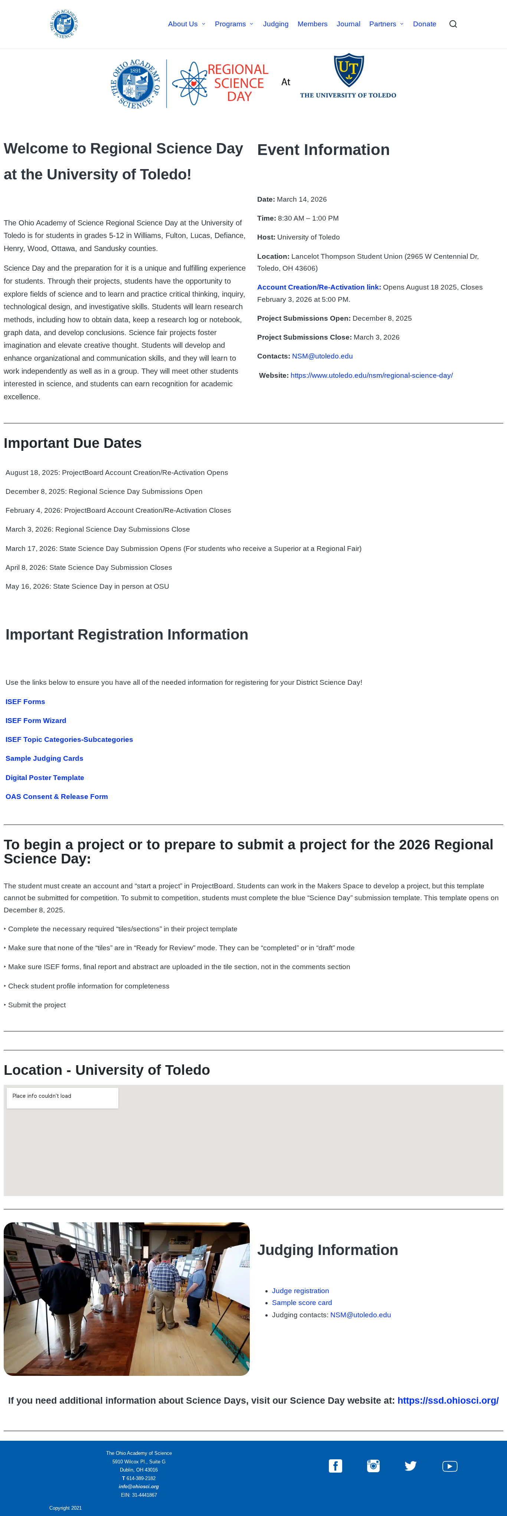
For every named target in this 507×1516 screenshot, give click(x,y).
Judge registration (300, 1291)
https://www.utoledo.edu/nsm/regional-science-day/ (372, 375)
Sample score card (302, 1303)
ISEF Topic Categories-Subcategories (69, 739)
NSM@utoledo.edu (322, 356)
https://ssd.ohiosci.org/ (448, 1400)
